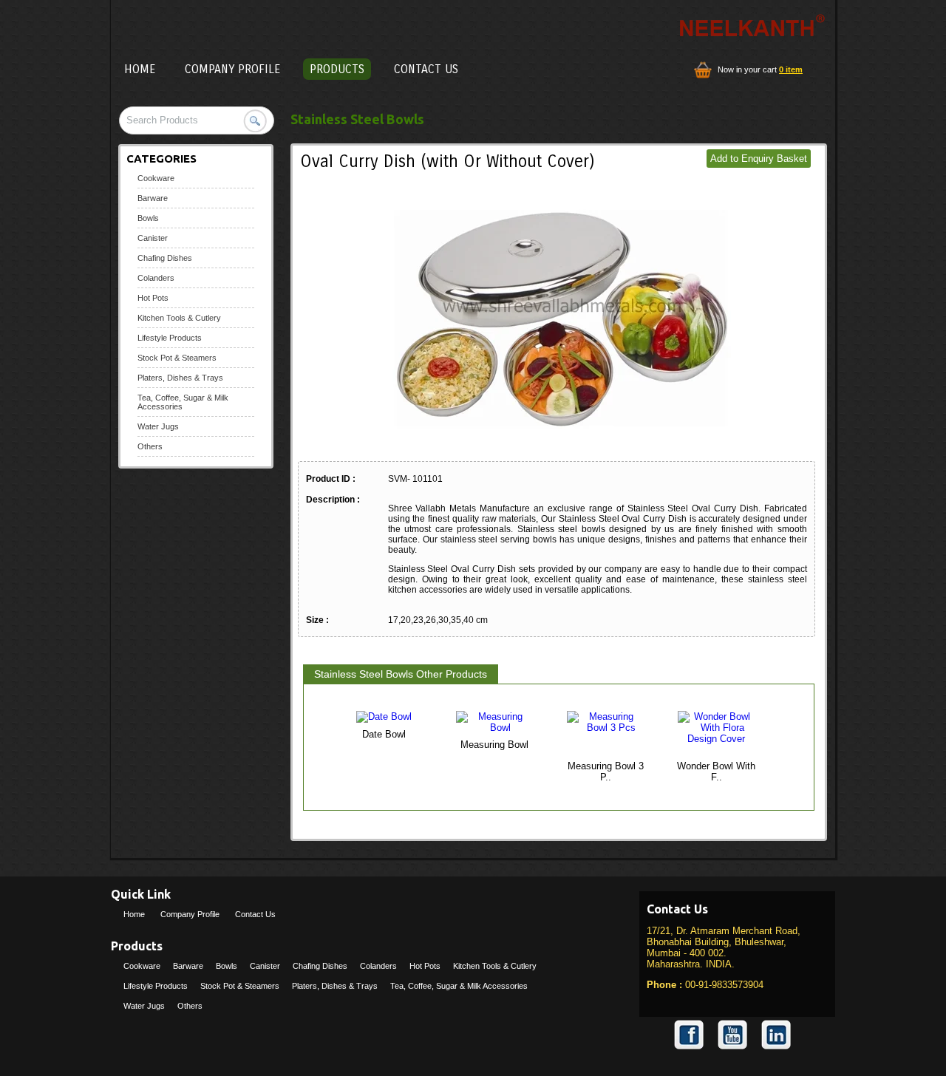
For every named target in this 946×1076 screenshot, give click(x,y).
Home (139, 69)
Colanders (155, 277)
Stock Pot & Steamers (177, 357)
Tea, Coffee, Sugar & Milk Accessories (459, 985)
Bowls (148, 218)
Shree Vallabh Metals (247, 27)
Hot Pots (153, 297)
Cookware (155, 178)
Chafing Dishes (164, 257)
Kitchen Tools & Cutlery (179, 317)
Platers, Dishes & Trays (180, 377)
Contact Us (426, 69)
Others (150, 446)
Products (337, 69)
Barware (152, 198)
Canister (152, 238)
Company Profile (232, 69)
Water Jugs (158, 426)
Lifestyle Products (169, 337)
